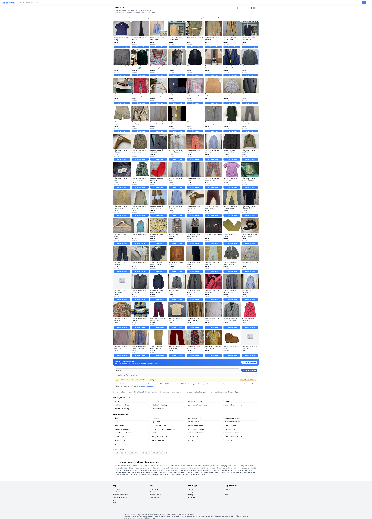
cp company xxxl (194, 422)
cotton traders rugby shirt (234, 418)
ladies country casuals (196, 429)
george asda (214, 392)
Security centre (192, 492)
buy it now (149, 18)
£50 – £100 (134, 453)
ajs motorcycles (164, 392)
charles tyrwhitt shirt (196, 433)
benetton (155, 392)
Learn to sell (154, 492)
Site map (190, 495)
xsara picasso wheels (122, 429)
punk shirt (228, 440)
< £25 (116, 453)
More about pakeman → (147, 386)
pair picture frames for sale (198, 405)
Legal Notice (117, 492)
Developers (191, 489)
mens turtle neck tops (123, 433)
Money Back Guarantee (120, 495)
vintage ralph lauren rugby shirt (229, 392)
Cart (114, 503)
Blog (226, 495)
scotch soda (156, 433)
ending (187, 18)
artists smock (193, 436)
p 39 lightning (120, 401)
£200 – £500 (155, 453)
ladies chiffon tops (158, 440)
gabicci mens (119, 425)
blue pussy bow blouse (233, 436)
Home (116, 12)
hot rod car (156, 418)
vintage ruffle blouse (159, 436)
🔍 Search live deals (249, 370)
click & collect (221, 18)
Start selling (154, 489)
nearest (181, 18)
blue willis (155, 444)
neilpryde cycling (190, 392)
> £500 (165, 453)
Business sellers (155, 495)
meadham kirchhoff (195, 425)
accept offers (202, 18)
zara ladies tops (145, 392)
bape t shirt (156, 422)
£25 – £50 (124, 453)
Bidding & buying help (120, 497)
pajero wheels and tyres (233, 405)
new (123, 18)
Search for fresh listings (248, 380)
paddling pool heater (122, 405)
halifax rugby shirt (177, 392)
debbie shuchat (120, 440)
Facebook (228, 492)
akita (116, 422)
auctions (142, 18)
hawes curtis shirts (232, 433)
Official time (191, 497)
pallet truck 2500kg (122, 409)
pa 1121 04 (155, 401)
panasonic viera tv (158, 409)
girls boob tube (230, 425)
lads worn (191, 440)
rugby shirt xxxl (134, 392)
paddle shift (229, 401)
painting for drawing (159, 405)
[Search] (364, 2)
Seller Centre (154, 497)
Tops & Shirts (122, 12)
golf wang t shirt (202, 392)
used (128, 18)
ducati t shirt (123, 392)
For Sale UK (8, 2)
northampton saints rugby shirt (163, 429)
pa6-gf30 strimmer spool (197, 401)
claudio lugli (119, 436)
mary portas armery (232, 422)
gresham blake (120, 444)
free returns (212, 18)
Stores (115, 500)
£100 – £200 (144, 453)
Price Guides (117, 489)
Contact (227, 489)
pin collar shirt (230, 429)
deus (116, 418)
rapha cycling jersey (159, 425)
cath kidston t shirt (195, 418)
